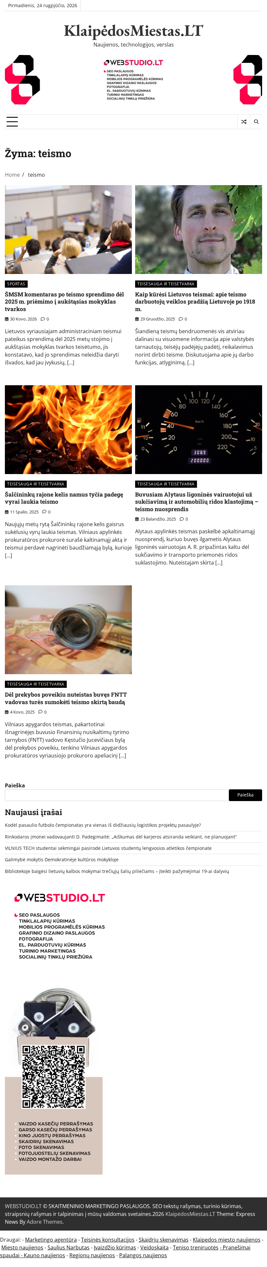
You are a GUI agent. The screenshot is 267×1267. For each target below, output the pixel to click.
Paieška (15, 785)
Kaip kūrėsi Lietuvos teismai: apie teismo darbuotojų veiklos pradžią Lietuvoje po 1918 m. (195, 302)
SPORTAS (16, 283)
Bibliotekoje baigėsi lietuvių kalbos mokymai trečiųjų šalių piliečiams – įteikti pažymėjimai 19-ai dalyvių (117, 871)
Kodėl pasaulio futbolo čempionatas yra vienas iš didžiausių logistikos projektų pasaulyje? (103, 825)
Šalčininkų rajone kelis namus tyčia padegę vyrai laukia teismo (64, 498)
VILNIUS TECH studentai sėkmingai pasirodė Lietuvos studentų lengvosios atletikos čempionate (108, 848)
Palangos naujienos (143, 1255)
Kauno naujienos (44, 1255)
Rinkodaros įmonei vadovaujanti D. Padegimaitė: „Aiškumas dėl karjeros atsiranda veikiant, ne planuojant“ (121, 837)
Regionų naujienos (92, 1255)
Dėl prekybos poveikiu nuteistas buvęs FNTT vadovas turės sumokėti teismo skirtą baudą (66, 698)
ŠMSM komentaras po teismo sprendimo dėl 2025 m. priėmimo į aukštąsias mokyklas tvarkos (64, 302)
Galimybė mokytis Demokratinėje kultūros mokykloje (62, 860)
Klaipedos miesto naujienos (226, 1239)
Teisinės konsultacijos (107, 1239)
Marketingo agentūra (51, 1239)
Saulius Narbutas (69, 1247)
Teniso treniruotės (195, 1247)
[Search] (256, 122)
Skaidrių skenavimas (164, 1239)
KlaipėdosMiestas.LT (133, 30)
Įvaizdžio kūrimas (115, 1247)
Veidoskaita (154, 1247)
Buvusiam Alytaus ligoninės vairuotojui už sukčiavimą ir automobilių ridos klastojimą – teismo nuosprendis (197, 502)
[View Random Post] (244, 122)
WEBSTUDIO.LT (23, 1206)
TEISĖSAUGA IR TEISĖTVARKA (166, 283)
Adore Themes (45, 1221)
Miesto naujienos (22, 1247)
